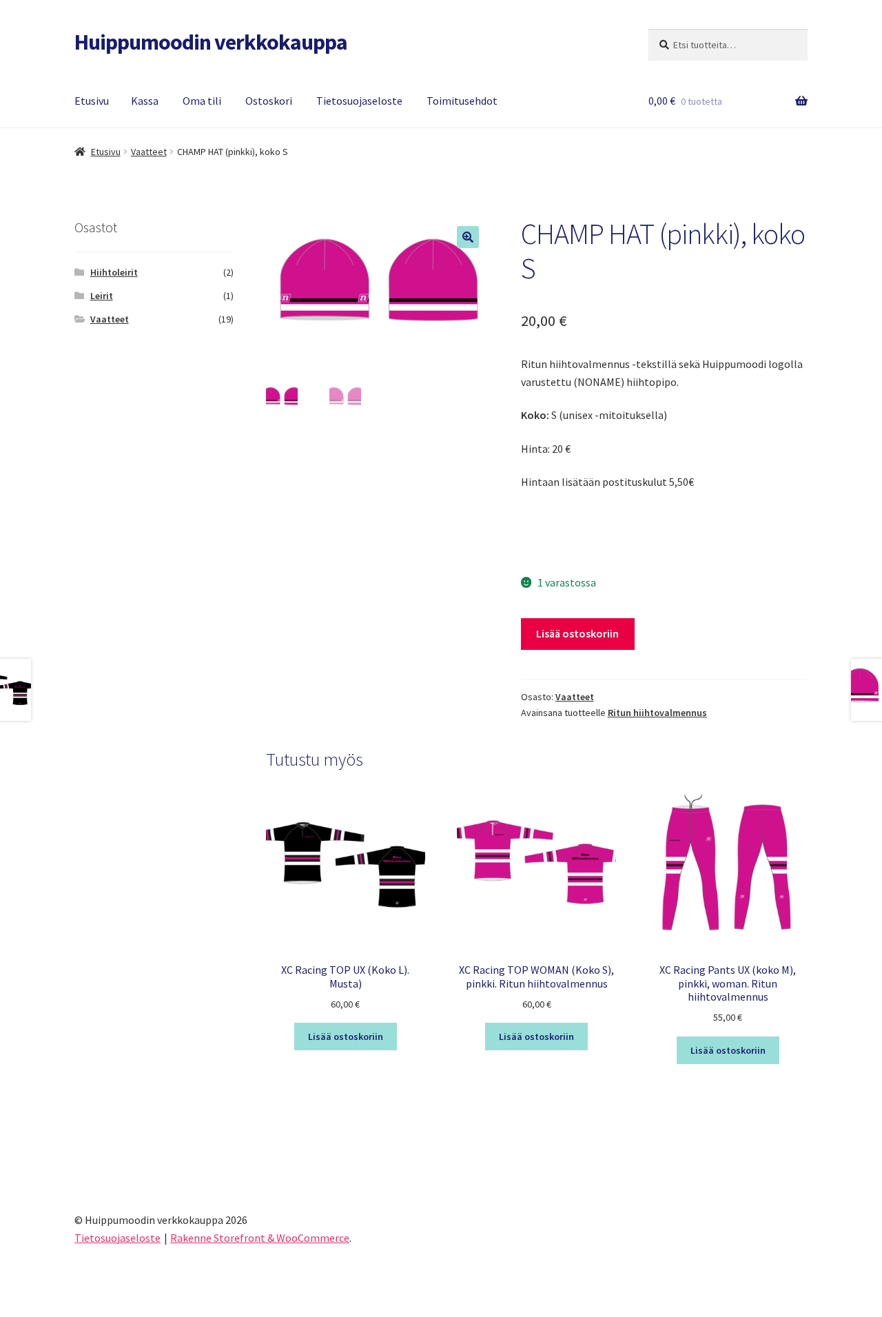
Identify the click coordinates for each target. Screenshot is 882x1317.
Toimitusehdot (462, 101)
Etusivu (91, 101)
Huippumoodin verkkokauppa (210, 42)
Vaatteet (149, 151)
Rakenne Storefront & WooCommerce (259, 1238)
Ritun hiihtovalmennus (657, 712)
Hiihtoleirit (114, 272)
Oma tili (202, 101)
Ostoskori (268, 101)
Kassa (144, 101)
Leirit (101, 295)
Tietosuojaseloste (359, 101)
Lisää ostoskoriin (577, 633)
